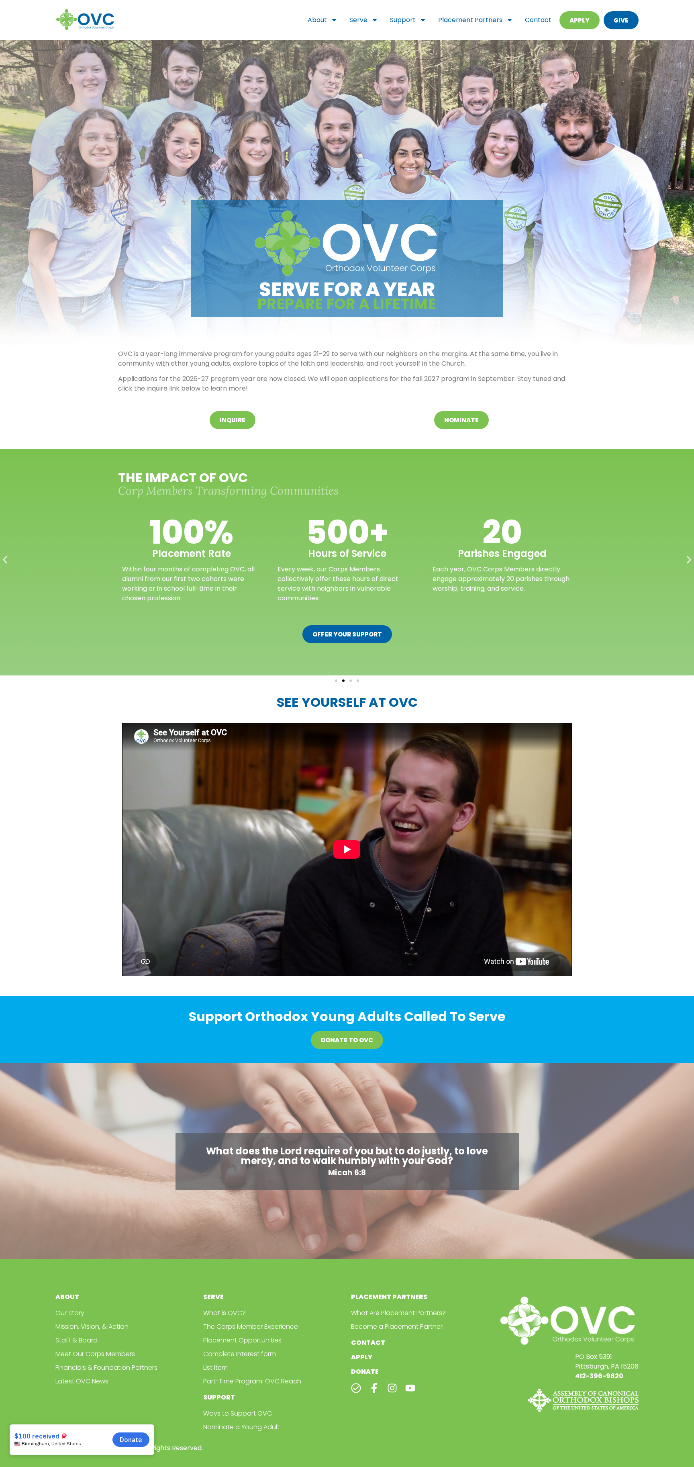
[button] (5, 559)
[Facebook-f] (374, 1388)
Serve (358, 20)
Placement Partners (470, 20)
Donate (365, 1371)
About (317, 20)
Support (403, 20)
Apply (361, 1357)
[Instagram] (392, 1388)
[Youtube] (410, 1388)
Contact (538, 20)
